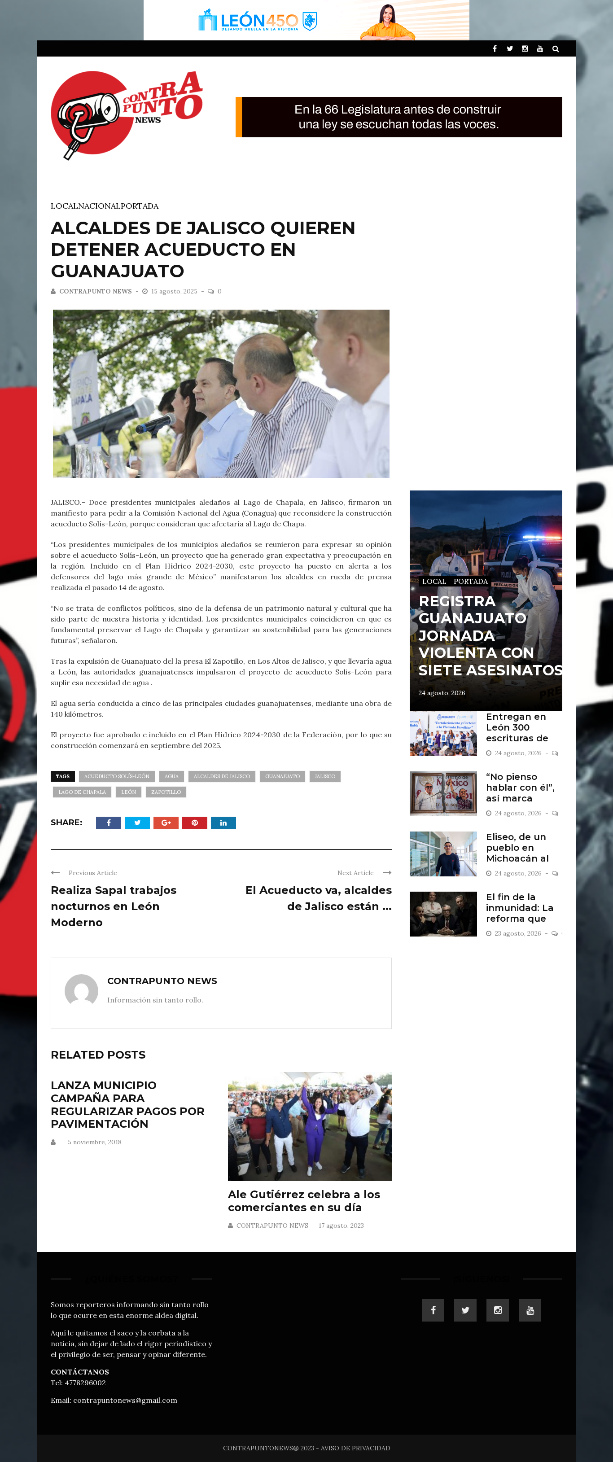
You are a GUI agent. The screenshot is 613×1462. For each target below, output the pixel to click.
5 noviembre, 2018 (95, 1142)
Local (64, 206)
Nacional (99, 206)
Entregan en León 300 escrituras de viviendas (517, 732)
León (128, 792)
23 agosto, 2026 (519, 933)
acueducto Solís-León (116, 776)
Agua (172, 776)
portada (139, 206)
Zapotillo (166, 792)
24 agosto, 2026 (442, 693)
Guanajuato (282, 776)
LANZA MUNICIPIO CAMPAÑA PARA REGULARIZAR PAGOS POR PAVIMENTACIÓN (128, 1104)
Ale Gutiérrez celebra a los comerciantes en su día (304, 1201)
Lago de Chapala (82, 792)
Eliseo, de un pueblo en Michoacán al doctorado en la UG (523, 858)
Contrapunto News (95, 291)
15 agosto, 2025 (175, 291)
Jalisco (325, 776)
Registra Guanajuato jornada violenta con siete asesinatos (491, 635)
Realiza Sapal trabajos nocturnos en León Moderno (113, 906)
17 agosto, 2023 (341, 1225)
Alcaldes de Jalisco (222, 776)
